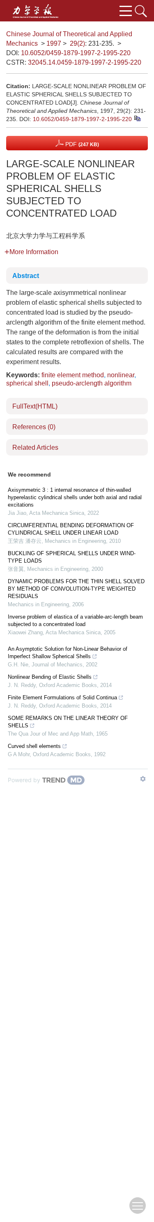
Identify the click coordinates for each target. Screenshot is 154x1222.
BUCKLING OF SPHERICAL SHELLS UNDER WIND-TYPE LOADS (72, 557)
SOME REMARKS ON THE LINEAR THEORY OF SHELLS (68, 722)
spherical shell (27, 383)
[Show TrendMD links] (143, 779)
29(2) (77, 43)
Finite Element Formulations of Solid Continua (62, 697)
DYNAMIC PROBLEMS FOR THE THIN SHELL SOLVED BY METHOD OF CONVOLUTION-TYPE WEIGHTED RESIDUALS (76, 588)
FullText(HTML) (34, 406)
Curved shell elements (34, 746)
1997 (53, 43)
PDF (81, 144)
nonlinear (120, 375)
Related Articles (35, 447)
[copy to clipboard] (137, 118)
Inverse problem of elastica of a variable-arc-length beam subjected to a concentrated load (75, 620)
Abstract (25, 275)
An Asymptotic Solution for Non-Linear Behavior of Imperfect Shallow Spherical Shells (67, 652)
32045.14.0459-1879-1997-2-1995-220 (84, 62)
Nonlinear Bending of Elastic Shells (50, 677)
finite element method (72, 375)
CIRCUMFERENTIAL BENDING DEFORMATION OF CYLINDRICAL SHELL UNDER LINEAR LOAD (71, 529)
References (33, 426)
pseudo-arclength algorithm (91, 383)
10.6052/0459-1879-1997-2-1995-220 (76, 52)
